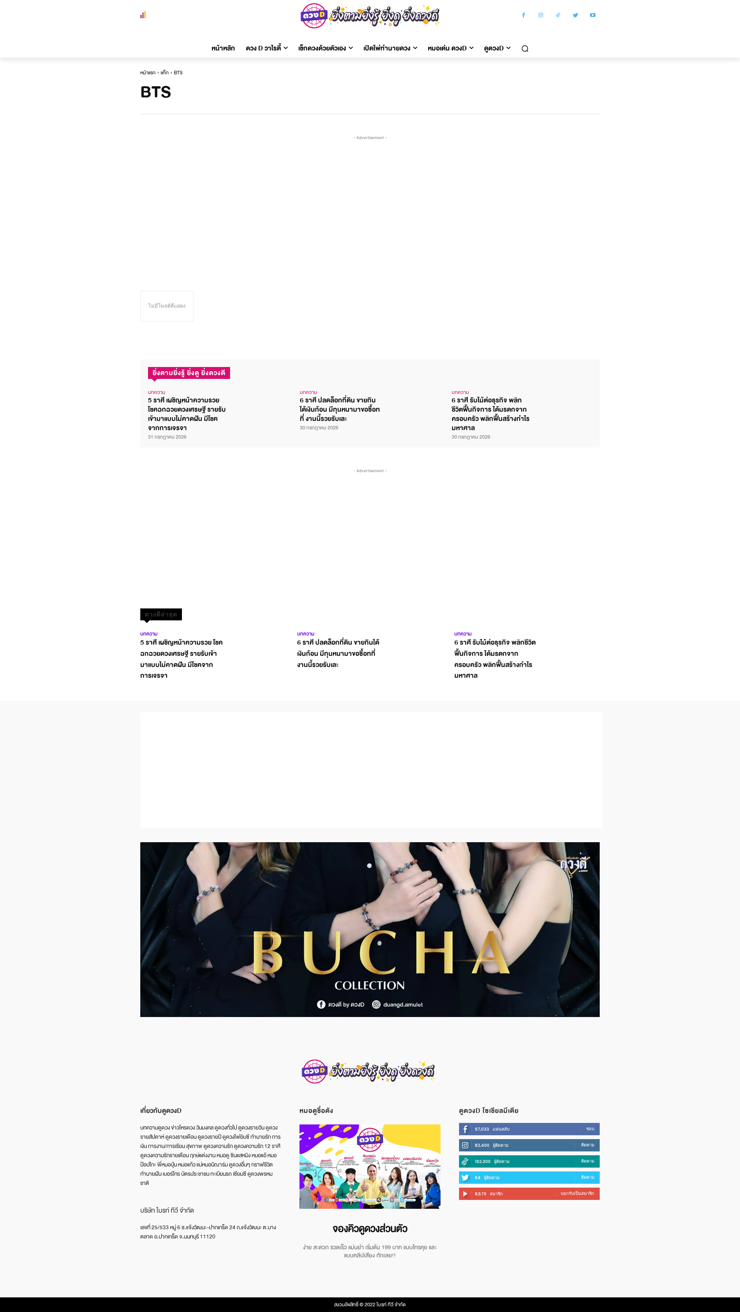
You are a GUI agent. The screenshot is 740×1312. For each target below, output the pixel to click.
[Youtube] (593, 16)
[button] (525, 48)
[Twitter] (575, 16)
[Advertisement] (371, 199)
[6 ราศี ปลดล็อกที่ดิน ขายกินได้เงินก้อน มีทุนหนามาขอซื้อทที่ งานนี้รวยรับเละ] (412, 403)
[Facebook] (523, 16)
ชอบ (590, 1129)
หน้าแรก (148, 73)
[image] (369, 1166)
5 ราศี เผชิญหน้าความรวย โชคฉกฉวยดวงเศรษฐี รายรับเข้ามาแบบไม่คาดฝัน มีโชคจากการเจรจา (187, 414)
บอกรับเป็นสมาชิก (577, 1193)
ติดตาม (587, 1145)
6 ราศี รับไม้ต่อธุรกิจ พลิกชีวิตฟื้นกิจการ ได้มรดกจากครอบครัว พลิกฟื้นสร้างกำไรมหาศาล (491, 414)
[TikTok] (558, 16)
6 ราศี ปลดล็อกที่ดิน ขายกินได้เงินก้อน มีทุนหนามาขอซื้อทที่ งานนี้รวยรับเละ (340, 409)
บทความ (156, 392)
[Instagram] (541, 16)
